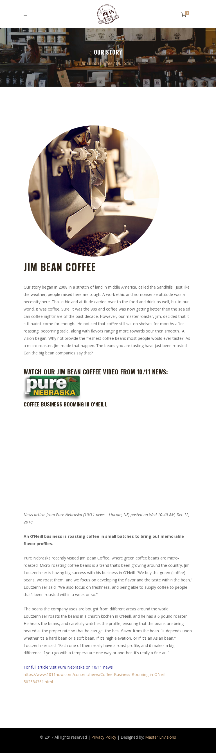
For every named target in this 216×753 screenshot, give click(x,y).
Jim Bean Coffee (97, 63)
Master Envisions (160, 737)
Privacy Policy (103, 737)
